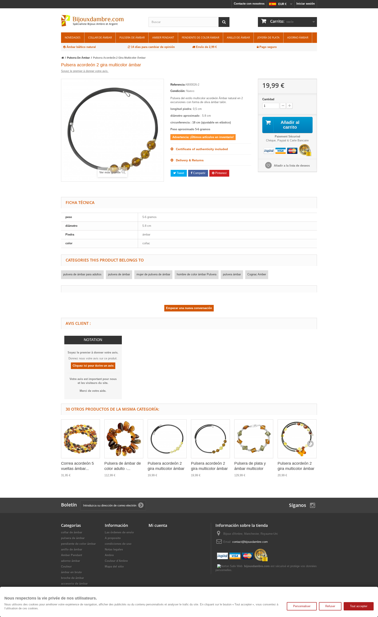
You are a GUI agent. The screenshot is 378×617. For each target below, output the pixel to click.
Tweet (180, 173)
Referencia (177, 84)
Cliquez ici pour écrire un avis (93, 365)
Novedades (72, 37)
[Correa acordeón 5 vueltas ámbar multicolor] (80, 438)
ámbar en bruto (71, 572)
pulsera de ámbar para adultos (82, 274)
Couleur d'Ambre (116, 561)
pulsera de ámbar (132, 37)
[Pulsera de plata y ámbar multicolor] (253, 438)
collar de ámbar (100, 37)
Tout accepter (358, 606)
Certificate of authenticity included (200, 149)
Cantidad (268, 99)
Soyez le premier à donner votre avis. (84, 71)
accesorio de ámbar (74, 583)
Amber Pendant (163, 37)
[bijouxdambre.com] (101, 21)
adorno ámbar (297, 37)
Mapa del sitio (114, 566)
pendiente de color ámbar (200, 37)
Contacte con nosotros (249, 3)
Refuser (330, 606)
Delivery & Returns (188, 160)
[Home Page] (62, 58)
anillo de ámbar (238, 37)
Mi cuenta (158, 525)
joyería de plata (268, 37)
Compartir (198, 173)
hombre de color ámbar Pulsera (196, 274)
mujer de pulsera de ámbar (153, 274)
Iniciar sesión (305, 3)
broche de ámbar (72, 578)
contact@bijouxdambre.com (250, 541)
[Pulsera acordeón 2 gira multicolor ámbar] (167, 438)
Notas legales (114, 549)
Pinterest (220, 173)
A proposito (113, 538)
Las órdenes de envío (119, 532)
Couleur (66, 566)
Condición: (177, 91)
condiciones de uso (118, 543)
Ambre (109, 555)
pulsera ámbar (232, 274)
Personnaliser (301, 606)
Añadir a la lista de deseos (291, 165)
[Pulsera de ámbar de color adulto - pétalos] (123, 438)
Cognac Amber (256, 274)
